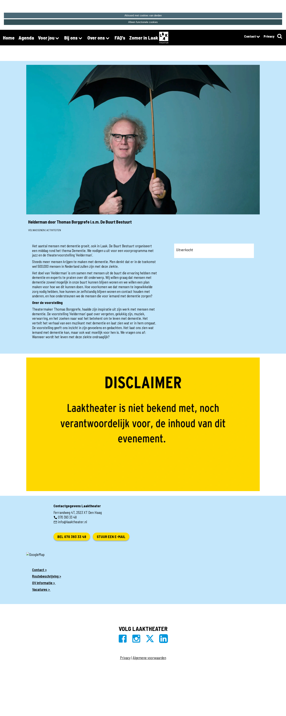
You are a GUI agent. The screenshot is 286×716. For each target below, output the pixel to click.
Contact (250, 36)
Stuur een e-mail (111, 536)
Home (9, 38)
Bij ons (71, 38)
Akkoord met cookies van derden (143, 15)
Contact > (39, 569)
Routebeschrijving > (46, 576)
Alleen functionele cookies (143, 22)
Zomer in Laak (143, 38)
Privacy (269, 36)
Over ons (96, 38)
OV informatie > (44, 582)
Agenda (26, 38)
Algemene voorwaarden (149, 657)
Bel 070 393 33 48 (71, 536)
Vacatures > (41, 589)
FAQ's (120, 38)
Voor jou (46, 38)
